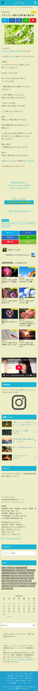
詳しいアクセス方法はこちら (12, 538)
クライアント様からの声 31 (11, 51)
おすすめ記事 (7, 223)
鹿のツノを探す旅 (23, 447)
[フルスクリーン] (34, 375)
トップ (7, 673)
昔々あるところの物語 (21, 432)
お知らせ (6, 220)
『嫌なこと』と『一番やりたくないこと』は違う (23, 423)
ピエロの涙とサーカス (21, 457)
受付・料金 (28, 675)
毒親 (20, 581)
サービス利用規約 (12, 683)
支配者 (12, 581)
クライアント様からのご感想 (21, 223)
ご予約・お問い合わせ (12, 678)
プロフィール (10, 680)
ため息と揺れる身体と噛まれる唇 (23, 440)
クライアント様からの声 (25, 678)
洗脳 (30, 581)
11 (9, 606)
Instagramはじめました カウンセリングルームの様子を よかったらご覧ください (19, 185)
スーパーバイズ (23, 573)
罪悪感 (26, 583)
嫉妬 (3, 578)
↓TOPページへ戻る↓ (19, 199)
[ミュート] (31, 375)
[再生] (4, 375)
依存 (12, 575)
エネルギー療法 (21, 570)
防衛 (3, 588)
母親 (16, 581)
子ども (8, 578)
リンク (20, 683)
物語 (8, 583)
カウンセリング (31, 570)
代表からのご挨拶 (20, 680)
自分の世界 (33, 583)
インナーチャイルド (21, 567)
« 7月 (9, 617)
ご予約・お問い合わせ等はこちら (19, 211)
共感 (20, 575)
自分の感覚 (7, 226)
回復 (33, 223)
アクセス (29, 680)
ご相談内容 (10, 675)
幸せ (18, 578)
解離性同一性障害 (22, 586)
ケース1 (10, 56)
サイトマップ (27, 683)
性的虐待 (31, 578)
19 (14, 609)
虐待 (11, 586)
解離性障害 (32, 586)
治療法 (25, 581)
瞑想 (19, 583)
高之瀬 (8, 588)
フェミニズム (5, 575)
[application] (19, 367)
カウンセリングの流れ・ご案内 (19, 659)
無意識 (4, 583)
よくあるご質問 (19, 675)
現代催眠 (13, 583)
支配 (7, 581)
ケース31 (28, 161)
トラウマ (31, 573)
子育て (13, 578)
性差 (26, 578)
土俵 (28, 575)
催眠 (16, 575)
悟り (3, 581)
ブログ (12, 673)
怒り (22, 578)
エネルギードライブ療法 (8, 570)
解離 (15, 586)
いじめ (4, 567)
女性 (32, 575)
